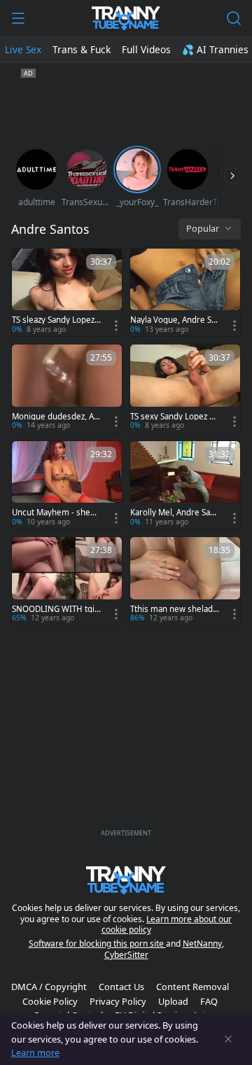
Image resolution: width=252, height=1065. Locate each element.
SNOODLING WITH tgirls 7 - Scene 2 (56, 609)
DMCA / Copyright (49, 986)
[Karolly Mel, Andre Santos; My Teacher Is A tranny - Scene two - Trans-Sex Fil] (185, 485)
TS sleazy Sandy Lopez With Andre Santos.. (53, 320)
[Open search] (233, 18)
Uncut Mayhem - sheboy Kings (56, 512)
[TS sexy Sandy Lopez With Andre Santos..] (185, 388)
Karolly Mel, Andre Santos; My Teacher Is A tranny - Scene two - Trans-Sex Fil (174, 512)
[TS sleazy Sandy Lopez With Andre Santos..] (67, 292)
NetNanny (202, 943)
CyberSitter (126, 955)
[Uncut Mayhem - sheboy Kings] (67, 485)
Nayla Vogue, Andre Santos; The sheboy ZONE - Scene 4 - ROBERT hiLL (174, 320)
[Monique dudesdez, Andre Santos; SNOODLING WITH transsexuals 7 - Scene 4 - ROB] (67, 388)
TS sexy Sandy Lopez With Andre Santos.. (174, 416)
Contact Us (121, 986)
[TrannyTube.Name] (126, 18)
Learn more (35, 1052)
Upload (173, 1001)
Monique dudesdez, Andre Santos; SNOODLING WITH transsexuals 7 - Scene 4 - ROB (55, 416)
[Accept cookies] (228, 1039)
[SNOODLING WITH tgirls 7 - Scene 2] (67, 581)
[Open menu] (18, 18)
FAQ (209, 1001)
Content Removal (192, 986)
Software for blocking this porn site (97, 943)
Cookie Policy (50, 1001)
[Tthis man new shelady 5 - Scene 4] (185, 581)
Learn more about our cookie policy (167, 924)
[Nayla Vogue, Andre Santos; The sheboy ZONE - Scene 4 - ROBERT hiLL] (185, 292)
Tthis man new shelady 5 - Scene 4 (173, 609)
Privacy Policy (118, 1001)
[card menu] (116, 325)
